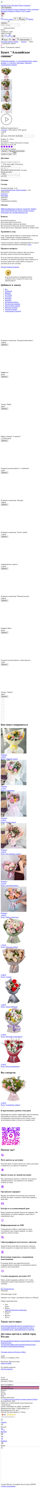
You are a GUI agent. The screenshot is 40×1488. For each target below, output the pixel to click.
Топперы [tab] (8, 300)
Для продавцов (6, 7)
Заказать (4, 151)
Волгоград (31, 1341)
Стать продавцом (7, 9)
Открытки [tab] (8, 291)
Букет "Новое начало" (8, 820)
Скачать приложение (8, 1486)
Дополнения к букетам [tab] (13, 311)
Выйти (30, 19)
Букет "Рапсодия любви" (9, 946)
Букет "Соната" (6, 976)
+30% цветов (12, 130)
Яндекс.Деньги (17, 211)
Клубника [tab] (8, 295)
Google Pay (27, 209)
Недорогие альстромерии (17, 1328)
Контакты (4, 11)
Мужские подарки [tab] (11, 307)
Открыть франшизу (20, 9)
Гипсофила (11, 1326)
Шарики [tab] (8, 293)
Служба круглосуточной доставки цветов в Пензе (19, 1399)
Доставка (14, 5)
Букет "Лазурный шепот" (10, 883)
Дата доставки (6, 166)
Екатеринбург (21, 1344)
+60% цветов (21, 130)
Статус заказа (25, 11)
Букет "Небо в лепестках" (10, 915)
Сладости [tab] (8, 296)
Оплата (20, 5)
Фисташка (4, 195)
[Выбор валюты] (2, 16)
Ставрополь (23, 1341)
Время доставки (6, 172)
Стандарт (4, 130)
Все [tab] (6, 289)
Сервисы (17, 11)
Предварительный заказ (16, 151)
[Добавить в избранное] (15, 153)
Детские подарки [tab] (11, 309)
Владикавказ (5, 1341)
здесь (29, 244)
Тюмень (21, 1346)
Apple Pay (19, 209)
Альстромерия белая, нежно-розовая (13, 190)
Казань (28, 1344)
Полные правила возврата (10, 267)
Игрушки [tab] (8, 298)
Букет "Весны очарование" (10, 1065)
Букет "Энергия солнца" (9, 757)
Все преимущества (7, 1289)
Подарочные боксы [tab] (11, 302)
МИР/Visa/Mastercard (8, 209)
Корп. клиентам (32, 9)
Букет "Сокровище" (8, 788)
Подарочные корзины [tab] (12, 304)
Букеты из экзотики (27, 1329)
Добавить (4, 344)
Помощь (11, 11)
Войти (23, 19)
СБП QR (4, 211)
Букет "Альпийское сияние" (11, 1104)
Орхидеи (4, 1326)
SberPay (33, 209)
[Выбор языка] (3, 13)
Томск (10, 1346)
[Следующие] (3, 126)
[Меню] (14, 36)
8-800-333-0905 (6, 1363)
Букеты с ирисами (14, 1329)
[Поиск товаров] (2, 36)
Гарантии (27, 5)
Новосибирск (14, 1341)
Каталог (3, 5)
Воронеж (15, 1346)
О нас (9, 5)
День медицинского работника (16, 1310)
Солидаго (4, 194)
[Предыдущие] (1, 700)
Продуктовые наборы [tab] (12, 306)
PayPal (9, 211)
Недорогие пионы (21, 1326)
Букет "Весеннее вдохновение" (12, 1035)
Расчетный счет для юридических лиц (14, 212)
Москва (14, 1344)
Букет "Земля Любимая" (9, 1006)
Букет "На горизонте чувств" (11, 852)
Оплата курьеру (28, 211)
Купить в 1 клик (6, 154)
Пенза (5, 40)
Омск (5, 1344)
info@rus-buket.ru (7, 1369)
